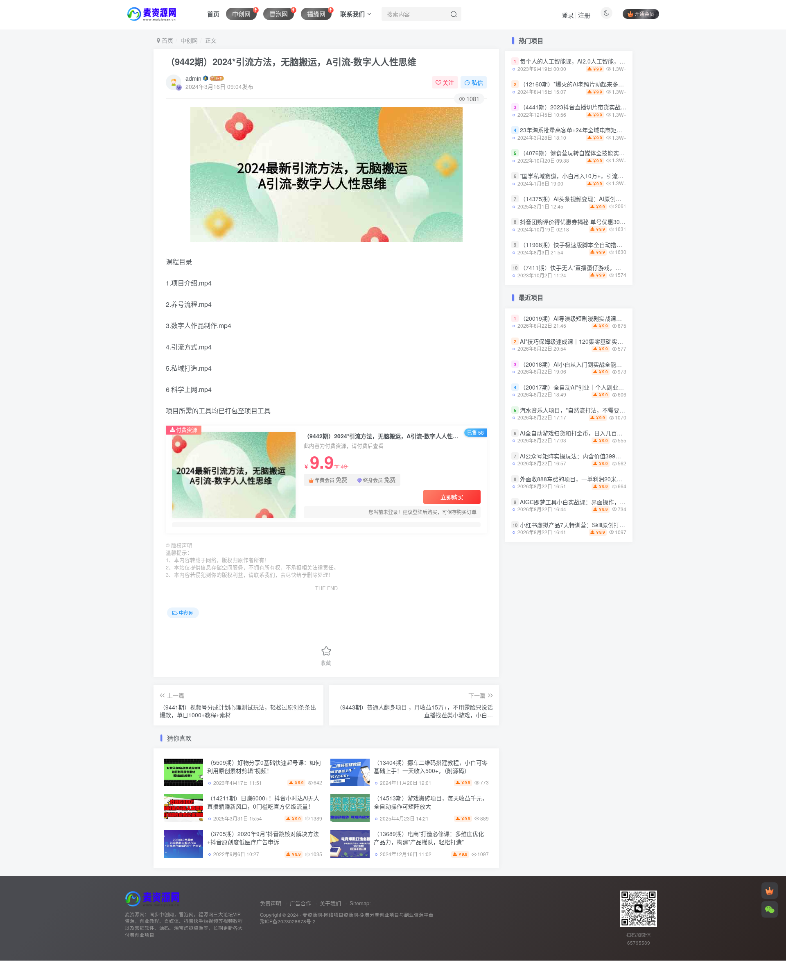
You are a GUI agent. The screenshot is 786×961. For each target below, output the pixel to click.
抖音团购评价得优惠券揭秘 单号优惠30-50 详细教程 (586, 222)
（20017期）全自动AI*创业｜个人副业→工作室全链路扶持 (595, 387)
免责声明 (270, 903)
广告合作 (300, 903)
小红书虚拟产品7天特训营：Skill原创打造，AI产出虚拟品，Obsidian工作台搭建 (621, 525)
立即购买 (451, 497)
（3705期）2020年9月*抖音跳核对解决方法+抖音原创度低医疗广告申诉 (263, 838)
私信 (477, 82)
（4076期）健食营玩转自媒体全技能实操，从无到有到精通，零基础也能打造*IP (622, 153)
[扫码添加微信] (769, 909)
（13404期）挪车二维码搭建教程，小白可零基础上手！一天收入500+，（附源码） (431, 766)
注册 (584, 15)
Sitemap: (360, 903)
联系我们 (352, 13)
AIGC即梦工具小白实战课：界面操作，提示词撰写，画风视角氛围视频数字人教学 (624, 502)
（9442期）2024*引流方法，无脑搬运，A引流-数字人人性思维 (291, 61)
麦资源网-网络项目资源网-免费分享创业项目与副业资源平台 (368, 914)
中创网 (189, 40)
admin (193, 78)
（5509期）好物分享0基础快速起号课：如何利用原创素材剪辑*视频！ (264, 766)
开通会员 (644, 13)
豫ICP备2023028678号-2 (288, 921)
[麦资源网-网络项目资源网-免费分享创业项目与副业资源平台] (153, 898)
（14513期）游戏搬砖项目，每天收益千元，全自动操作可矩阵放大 (431, 802)
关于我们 (330, 903)
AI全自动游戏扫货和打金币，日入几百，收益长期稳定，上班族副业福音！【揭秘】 (626, 433)
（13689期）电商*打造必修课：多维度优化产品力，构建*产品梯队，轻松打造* (429, 838)
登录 (568, 15)
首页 (213, 13)
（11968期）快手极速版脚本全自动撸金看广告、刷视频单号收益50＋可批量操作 (623, 244)
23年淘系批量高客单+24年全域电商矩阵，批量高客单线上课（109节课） (613, 130)
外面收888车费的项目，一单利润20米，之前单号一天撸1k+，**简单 (606, 479)
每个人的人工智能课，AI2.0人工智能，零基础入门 (584, 61)
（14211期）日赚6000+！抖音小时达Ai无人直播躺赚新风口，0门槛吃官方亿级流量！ (263, 802)
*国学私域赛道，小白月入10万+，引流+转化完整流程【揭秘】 (599, 176)
